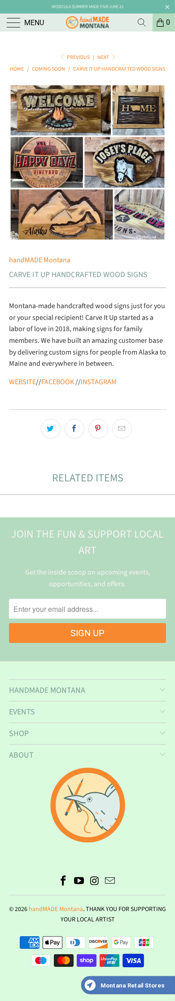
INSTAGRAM (99, 382)
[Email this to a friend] (122, 429)
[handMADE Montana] (87, 22)
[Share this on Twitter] (51, 429)
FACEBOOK (57, 382)
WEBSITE (22, 382)
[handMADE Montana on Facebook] (63, 882)
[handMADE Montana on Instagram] (95, 882)
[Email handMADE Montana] (110, 882)
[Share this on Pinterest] (98, 429)
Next (103, 57)
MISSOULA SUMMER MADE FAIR (80, 7)
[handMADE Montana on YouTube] (79, 882)
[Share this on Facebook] (74, 429)
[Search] (141, 22)
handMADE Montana (39, 260)
